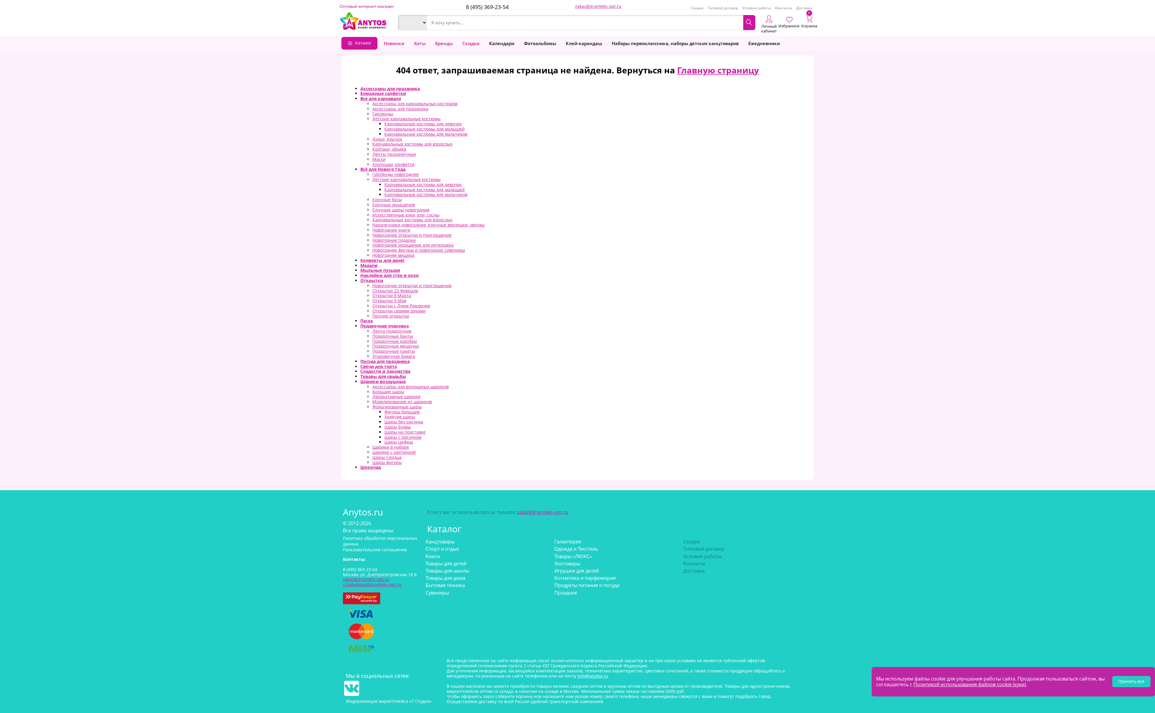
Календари (501, 43)
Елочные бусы (387, 199)
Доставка (804, 8)
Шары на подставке (405, 432)
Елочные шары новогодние (401, 210)
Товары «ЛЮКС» (573, 556)
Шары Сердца (387, 457)
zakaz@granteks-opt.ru (598, 6)
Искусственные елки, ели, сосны (405, 215)
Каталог (363, 43)
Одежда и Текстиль (576, 549)
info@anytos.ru (593, 676)
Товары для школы (447, 570)
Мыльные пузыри (380, 270)
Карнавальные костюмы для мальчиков (425, 134)
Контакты (783, 8)
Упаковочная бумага (393, 356)
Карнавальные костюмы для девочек (423, 124)
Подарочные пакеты (393, 351)
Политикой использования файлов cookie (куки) (969, 684)
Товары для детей (446, 563)
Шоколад (370, 467)
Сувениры (437, 592)
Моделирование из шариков (402, 401)
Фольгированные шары (397, 407)
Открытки (371, 280)
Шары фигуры (387, 462)
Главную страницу (718, 70)
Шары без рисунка (403, 422)
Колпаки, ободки (389, 149)
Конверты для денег (382, 260)
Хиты (420, 43)
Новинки (394, 43)
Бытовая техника (445, 585)
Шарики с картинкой (394, 452)
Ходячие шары (399, 417)
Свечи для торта (378, 366)
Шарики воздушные (383, 381)
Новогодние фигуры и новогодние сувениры (418, 250)
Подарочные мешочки (395, 346)
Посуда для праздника (385, 361)
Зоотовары (567, 563)
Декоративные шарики (396, 396)
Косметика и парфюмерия (585, 578)
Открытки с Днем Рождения (401, 306)
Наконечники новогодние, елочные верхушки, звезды (428, 225)
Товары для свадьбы (383, 376)
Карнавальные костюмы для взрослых (412, 144)
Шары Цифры (398, 442)
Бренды (444, 43)
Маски (379, 159)
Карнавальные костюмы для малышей (424, 129)
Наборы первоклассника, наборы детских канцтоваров (675, 43)
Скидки (697, 8)
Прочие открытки (390, 316)
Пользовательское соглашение (375, 549)
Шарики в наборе (390, 447)
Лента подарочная (391, 331)
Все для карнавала (380, 98)
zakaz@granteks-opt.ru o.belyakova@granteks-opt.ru (372, 581)
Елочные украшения (393, 204)
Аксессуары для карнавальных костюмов (414, 103)
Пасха (366, 321)
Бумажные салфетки (383, 93)
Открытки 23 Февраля (395, 290)
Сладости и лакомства (385, 371)
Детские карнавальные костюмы (406, 118)
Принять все (1131, 681)
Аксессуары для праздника (390, 88)
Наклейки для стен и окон (389, 275)
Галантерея (567, 541)
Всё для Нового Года (382, 169)
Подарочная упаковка (384, 326)
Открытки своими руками (399, 311)
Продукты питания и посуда (587, 585)
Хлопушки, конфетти (393, 164)
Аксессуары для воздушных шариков (410, 386)
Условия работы (756, 8)
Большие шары (388, 392)
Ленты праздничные (394, 154)
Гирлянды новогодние (395, 174)
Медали (368, 265)
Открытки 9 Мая (389, 300)
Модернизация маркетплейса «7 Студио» (389, 701)
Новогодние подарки (394, 240)
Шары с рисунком (402, 437)
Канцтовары (440, 541)
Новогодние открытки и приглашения (411, 235)
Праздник (565, 592)
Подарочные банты (392, 336)
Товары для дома (445, 578)
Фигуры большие (402, 412)
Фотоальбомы (540, 43)
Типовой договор (723, 8)
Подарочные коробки (394, 341)
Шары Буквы (397, 427)
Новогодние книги (391, 230)
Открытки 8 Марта (391, 295)
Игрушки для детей (576, 570)
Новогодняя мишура (393, 255)
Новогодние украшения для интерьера (413, 245)
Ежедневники (764, 43)
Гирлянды (382, 114)
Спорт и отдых (442, 549)
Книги (433, 556)
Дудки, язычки (387, 139)
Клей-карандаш (584, 43)
